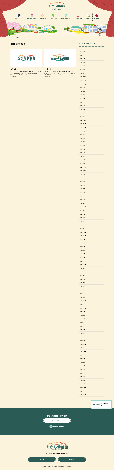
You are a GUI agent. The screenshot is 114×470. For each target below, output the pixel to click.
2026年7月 (82, 51)
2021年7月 (82, 239)
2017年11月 (83, 391)
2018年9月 (82, 355)
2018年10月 (83, 351)
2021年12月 (83, 232)
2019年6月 (82, 322)
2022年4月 (82, 221)
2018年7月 (82, 362)
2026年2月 (82, 69)
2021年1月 (82, 261)
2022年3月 (82, 225)
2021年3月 (82, 254)
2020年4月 (82, 286)
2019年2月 (82, 337)
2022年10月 (83, 210)
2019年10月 (83, 308)
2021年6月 (82, 243)
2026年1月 (82, 73)
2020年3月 (82, 290)
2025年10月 (83, 84)
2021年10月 (83, 236)
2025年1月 (82, 116)
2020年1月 (82, 297)
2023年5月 (82, 189)
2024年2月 (82, 156)
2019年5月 (82, 326)
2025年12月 (83, 77)
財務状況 (71, 460)
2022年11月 (83, 207)
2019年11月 (83, 304)
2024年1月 (82, 160)
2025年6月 (82, 98)
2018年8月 (82, 358)
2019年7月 (82, 319)
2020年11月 (83, 264)
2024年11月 (83, 124)
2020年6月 (82, 283)
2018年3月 (82, 377)
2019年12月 (83, 301)
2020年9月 (82, 272)
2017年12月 (83, 387)
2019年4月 (82, 330)
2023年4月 (82, 192)
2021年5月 (82, 246)
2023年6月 (82, 185)
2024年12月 (83, 120)
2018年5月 (82, 369)
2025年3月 (82, 109)
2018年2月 (82, 380)
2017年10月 (83, 395)
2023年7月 (82, 181)
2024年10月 (83, 127)
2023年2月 (82, 199)
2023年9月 (82, 174)
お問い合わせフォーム (57, 421)
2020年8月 (82, 275)
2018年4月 (82, 373)
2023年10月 (83, 171)
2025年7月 (82, 95)
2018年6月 (82, 366)
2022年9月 (82, 214)
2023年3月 (82, 196)
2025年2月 (82, 113)
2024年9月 (82, 131)
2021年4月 (82, 250)
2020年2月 (82, 293)
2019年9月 (82, 311)
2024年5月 (82, 145)
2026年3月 (82, 66)
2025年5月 (82, 102)
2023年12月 (83, 163)
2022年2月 (82, 228)
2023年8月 (82, 178)
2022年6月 (82, 217)
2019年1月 (82, 340)
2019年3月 (82, 333)
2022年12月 (83, 203)
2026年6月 (82, 55)
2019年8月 (82, 315)
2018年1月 (82, 384)
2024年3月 (82, 152)
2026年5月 (82, 58)
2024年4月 (82, 149)
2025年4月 (82, 105)
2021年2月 (82, 257)
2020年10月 (83, 268)
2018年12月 (83, 344)
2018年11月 (83, 348)
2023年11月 (83, 167)
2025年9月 (82, 87)
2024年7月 (82, 138)
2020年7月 (82, 279)
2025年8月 (82, 91)
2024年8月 (82, 134)
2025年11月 (83, 80)
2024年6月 (82, 142)
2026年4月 (82, 62)
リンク (42, 460)
